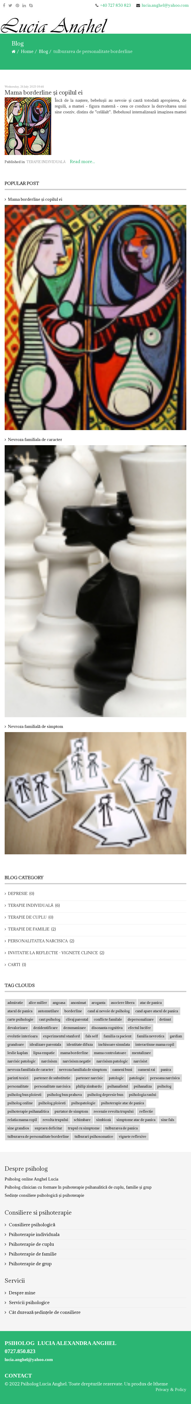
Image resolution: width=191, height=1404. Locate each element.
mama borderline (74, 1053)
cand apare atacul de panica (156, 1011)
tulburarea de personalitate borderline (38, 1136)
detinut (165, 1019)
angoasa (59, 1002)
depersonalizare (141, 1019)
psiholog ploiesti (52, 1103)
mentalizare (141, 1053)
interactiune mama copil (154, 1044)
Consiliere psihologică (31, 1224)
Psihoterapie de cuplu (31, 1244)
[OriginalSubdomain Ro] (24, 5)
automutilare (48, 1011)
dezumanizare (74, 1028)
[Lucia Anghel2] (55, 27)
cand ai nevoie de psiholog (109, 1011)
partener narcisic (89, 1078)
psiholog (164, 1086)
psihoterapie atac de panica (122, 1103)
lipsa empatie (44, 1053)
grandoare (15, 1044)
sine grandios (18, 1128)
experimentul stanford (61, 1036)
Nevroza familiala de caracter (35, 439)
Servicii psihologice (29, 1302)
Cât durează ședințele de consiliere (44, 1312)
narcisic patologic (21, 1061)
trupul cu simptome (84, 1128)
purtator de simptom (71, 1111)
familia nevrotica (150, 1036)
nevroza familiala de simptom (83, 1069)
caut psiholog (49, 1019)
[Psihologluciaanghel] (4, 5)
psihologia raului (142, 1094)
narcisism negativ (77, 1061)
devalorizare (17, 1028)
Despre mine (21, 1292)
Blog (43, 51)
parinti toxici (17, 1078)
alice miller (38, 1002)
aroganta (98, 1002)
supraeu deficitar (48, 1128)
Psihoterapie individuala (34, 1234)
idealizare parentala (45, 1044)
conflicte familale (108, 1019)
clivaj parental (77, 1019)
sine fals (167, 1120)
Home (27, 51)
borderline (73, 1011)
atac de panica (151, 1002)
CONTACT (18, 1376)
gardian (176, 1036)
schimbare (82, 1120)
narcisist (140, 1061)
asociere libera (122, 1002)
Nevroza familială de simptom (35, 726)
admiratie (15, 1002)
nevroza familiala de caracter (30, 1069)
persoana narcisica (165, 1078)
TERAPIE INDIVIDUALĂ (45, 162)
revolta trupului (55, 1120)
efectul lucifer (139, 1028)
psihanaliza (143, 1086)
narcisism (49, 1061)
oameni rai (146, 1069)
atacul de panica (19, 1011)
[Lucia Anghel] (10, 5)
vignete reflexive (132, 1136)
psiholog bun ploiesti (24, 1094)
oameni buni (122, 1069)
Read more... (82, 161)
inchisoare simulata (114, 1044)
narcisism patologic (112, 1061)
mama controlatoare (110, 1053)
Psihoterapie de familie (32, 1254)
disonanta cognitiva (107, 1028)
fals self (91, 1036)
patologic (116, 1078)
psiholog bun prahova (64, 1094)
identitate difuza (80, 1044)
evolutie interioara (22, 1036)
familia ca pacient (117, 1036)
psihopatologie (83, 1103)
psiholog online (20, 1103)
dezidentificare (45, 1028)
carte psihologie (20, 1019)
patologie (136, 1078)
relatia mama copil (22, 1120)
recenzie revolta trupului (114, 1111)
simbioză (103, 1120)
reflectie (146, 1111)
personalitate (18, 1086)
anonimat (78, 1002)
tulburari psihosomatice (94, 1136)
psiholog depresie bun (105, 1094)
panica (166, 1069)
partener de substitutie (52, 1078)
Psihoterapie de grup (30, 1263)
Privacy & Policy (171, 1389)
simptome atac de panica (135, 1120)
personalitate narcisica (52, 1086)
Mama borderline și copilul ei (44, 92)
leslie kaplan (17, 1053)
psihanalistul (117, 1086)
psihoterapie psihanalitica (28, 1111)
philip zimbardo (89, 1086)
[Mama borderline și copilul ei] (28, 126)
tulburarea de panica (121, 1128)
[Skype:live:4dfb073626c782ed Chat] (31, 5)
